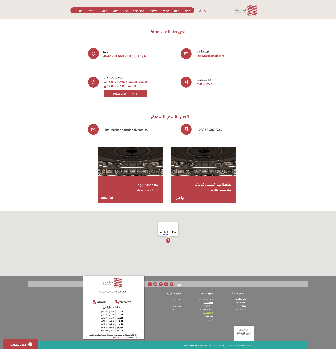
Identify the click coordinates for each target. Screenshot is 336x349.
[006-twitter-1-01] (166, 284)
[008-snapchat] (172, 284)
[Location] (94, 302)
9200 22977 (204, 83)
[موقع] (93, 53)
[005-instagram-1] (161, 284)
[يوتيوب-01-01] (155, 284)
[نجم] (93, 82)
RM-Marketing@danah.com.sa (126, 129)
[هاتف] (186, 82)
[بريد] (186, 53)
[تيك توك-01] (150, 284)
